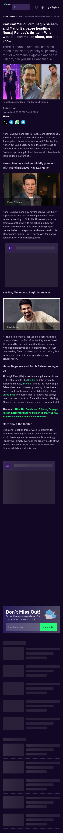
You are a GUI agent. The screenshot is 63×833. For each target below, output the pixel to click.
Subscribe (48, 627)
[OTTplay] (7, 7)
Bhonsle (26, 383)
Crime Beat (9, 394)
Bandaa (31, 379)
